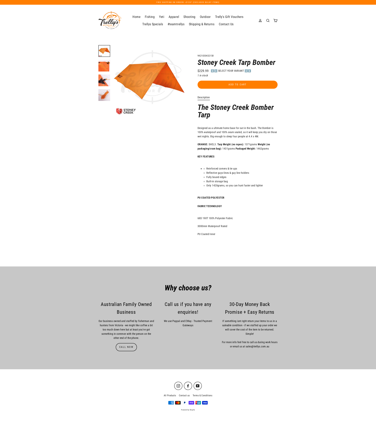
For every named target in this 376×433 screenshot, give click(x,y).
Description (204, 97)
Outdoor (205, 17)
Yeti (161, 17)
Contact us (184, 395)
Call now (126, 347)
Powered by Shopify (188, 410)
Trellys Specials (152, 24)
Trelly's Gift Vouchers (229, 17)
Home (136, 17)
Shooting (189, 17)
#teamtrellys (176, 24)
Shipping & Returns (201, 24)
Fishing (150, 17)
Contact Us (226, 24)
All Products (170, 395)
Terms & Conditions (202, 395)
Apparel (174, 17)
